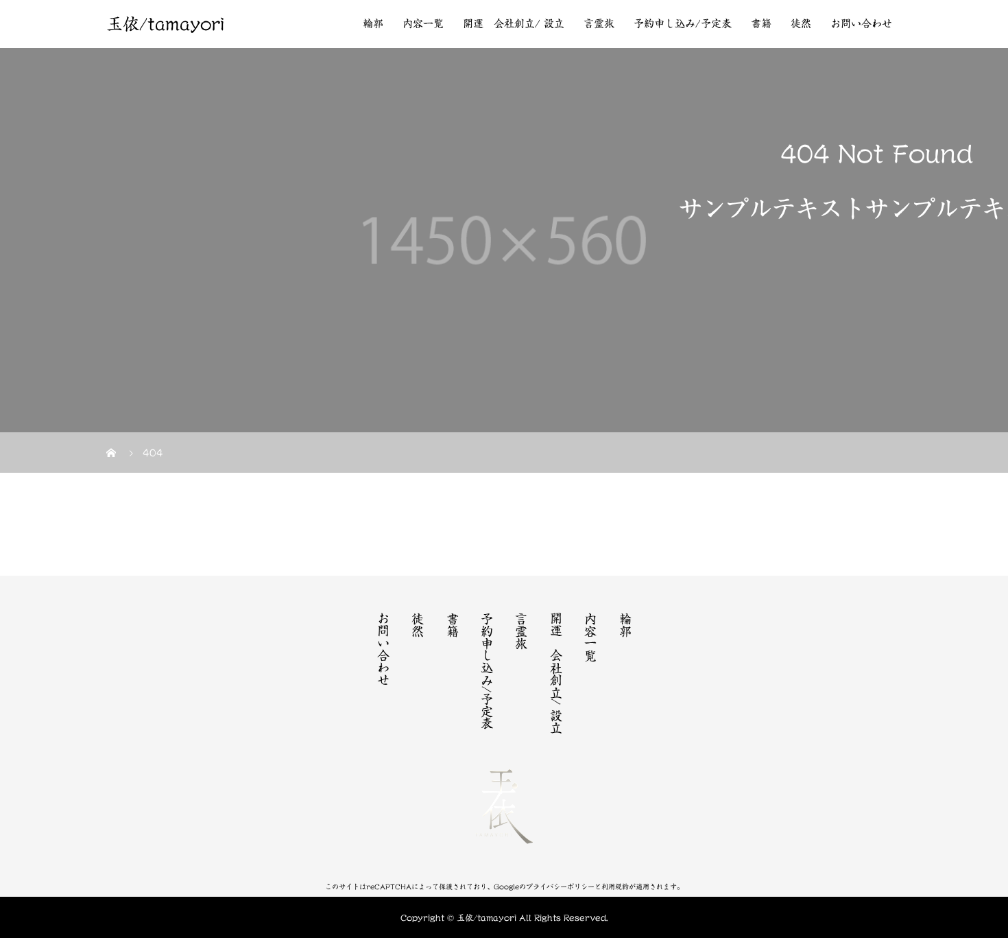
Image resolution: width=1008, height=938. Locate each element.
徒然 (801, 24)
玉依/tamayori (165, 24)
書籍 (761, 24)
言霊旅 (599, 24)
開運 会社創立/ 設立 (513, 24)
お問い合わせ (861, 24)
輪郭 (373, 24)
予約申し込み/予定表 (683, 24)
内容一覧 (423, 24)
